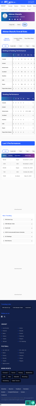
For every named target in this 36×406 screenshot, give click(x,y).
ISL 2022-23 (6, 350)
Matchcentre (6, 363)
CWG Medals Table (10, 223)
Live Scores (6, 328)
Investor (3, 392)
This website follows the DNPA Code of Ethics (12, 398)
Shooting (24, 376)
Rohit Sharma (8, 240)
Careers (23, 392)
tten (27, 46)
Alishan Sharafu (22, 9)
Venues (5, 341)
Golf (4, 376)
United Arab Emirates (14, 16)
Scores (10, 6)
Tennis (13, 372)
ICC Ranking (22, 341)
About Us (11, 389)
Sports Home (4, 9)
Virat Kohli (7, 228)
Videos (4, 336)
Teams (4, 338)
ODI (5, 46)
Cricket (3, 6)
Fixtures (23, 6)
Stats (24, 24)
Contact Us (4, 395)
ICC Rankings (8, 236)
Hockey (21, 372)
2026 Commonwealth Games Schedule (14, 232)
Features (21, 336)
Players (15, 9)
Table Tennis (16, 380)
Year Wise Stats (29, 38)
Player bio (11, 24)
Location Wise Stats (18, 39)
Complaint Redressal (13, 392)
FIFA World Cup (9, 219)
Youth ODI (12, 46)
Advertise (3, 389)
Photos (21, 333)
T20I (20, 46)
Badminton (29, 372)
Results (29, 6)
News (18, 24)
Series (16, 6)
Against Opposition (7, 39)
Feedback (18, 389)
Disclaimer (26, 389)
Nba (9, 376)
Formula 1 (5, 372)
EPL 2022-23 (22, 350)
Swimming (6, 380)
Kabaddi (16, 376)
